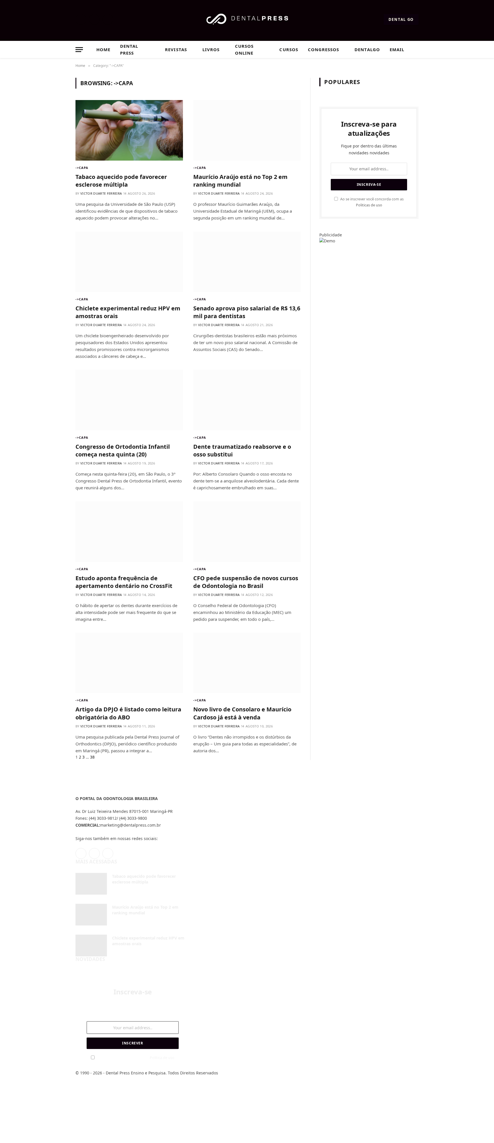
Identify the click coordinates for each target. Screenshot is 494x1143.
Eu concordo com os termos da (135, 1057)
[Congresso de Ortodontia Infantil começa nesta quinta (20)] (129, 400)
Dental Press (129, 49)
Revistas (176, 49)
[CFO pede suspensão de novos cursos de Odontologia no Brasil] (247, 531)
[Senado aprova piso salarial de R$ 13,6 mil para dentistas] (247, 262)
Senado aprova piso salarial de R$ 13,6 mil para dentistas (246, 312)
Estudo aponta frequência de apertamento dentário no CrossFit (123, 582)
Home (103, 49)
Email (397, 49)
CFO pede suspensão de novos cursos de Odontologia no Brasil (245, 582)
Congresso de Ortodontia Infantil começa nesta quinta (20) (122, 450)
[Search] (416, 49)
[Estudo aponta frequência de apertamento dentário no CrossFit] (129, 531)
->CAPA (82, 167)
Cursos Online (244, 49)
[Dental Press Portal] (247, 19)
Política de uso (162, 1057)
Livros (211, 49)
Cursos (288, 49)
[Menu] (79, 49)
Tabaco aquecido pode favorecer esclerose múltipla (121, 180)
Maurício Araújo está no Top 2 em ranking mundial (240, 180)
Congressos (323, 49)
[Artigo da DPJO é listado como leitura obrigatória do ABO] (129, 663)
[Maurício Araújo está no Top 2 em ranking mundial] (247, 130)
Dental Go (401, 19)
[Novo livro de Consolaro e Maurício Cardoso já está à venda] (247, 663)
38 (92, 757)
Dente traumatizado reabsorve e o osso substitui (242, 450)
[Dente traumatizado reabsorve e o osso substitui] (247, 400)
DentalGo (367, 49)
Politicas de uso (369, 205)
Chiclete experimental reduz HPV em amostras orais (127, 312)
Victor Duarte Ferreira (101, 193)
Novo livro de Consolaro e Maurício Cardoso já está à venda (242, 713)
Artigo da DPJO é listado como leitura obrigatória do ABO (128, 713)
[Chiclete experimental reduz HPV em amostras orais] (129, 262)
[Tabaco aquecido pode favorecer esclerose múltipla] (129, 130)
